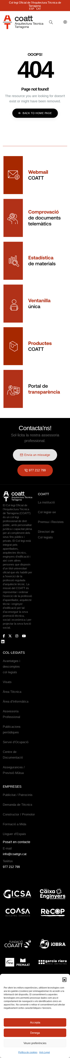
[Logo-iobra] (52, 943)
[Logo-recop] (52, 912)
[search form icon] (51, 22)
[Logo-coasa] (17, 912)
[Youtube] (24, 636)
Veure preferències (35, 1043)
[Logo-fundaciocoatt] (17, 943)
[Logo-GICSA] (17, 894)
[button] (64, 979)
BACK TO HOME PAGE (37, 113)
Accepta (35, 1022)
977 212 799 (11, 867)
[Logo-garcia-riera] (52, 962)
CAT (38, 8)
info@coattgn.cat (15, 854)
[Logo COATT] (17, 496)
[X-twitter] (10, 636)
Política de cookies (27, 1052)
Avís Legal (44, 1052)
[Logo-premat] (17, 962)
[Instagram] (16, 636)
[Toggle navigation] (65, 22)
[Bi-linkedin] (4, 641)
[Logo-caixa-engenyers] (52, 894)
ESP (31, 8)
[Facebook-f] (4, 636)
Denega (35, 1032)
